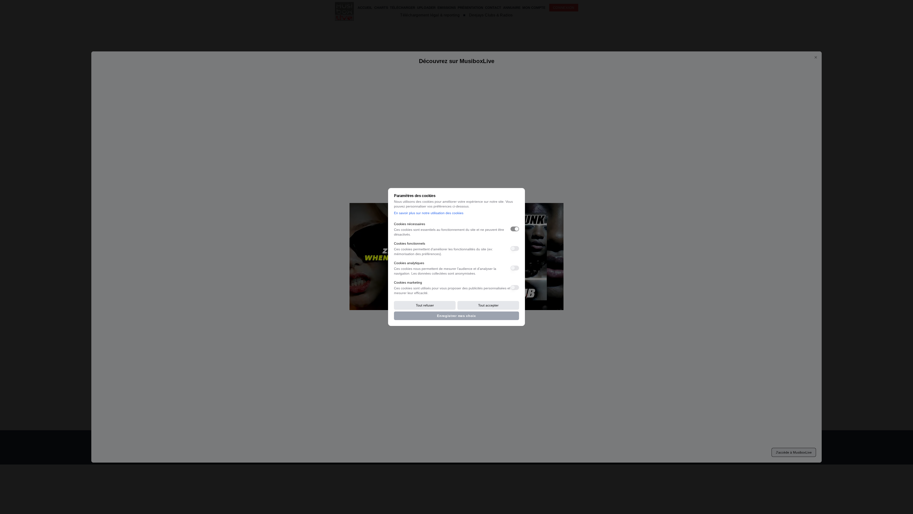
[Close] (816, 57)
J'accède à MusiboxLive (794, 452)
